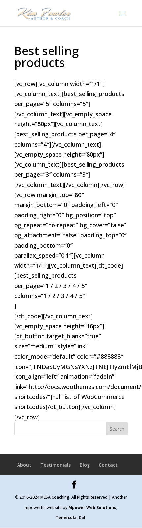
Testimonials (55, 465)
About (24, 465)
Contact (108, 465)
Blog (85, 465)
